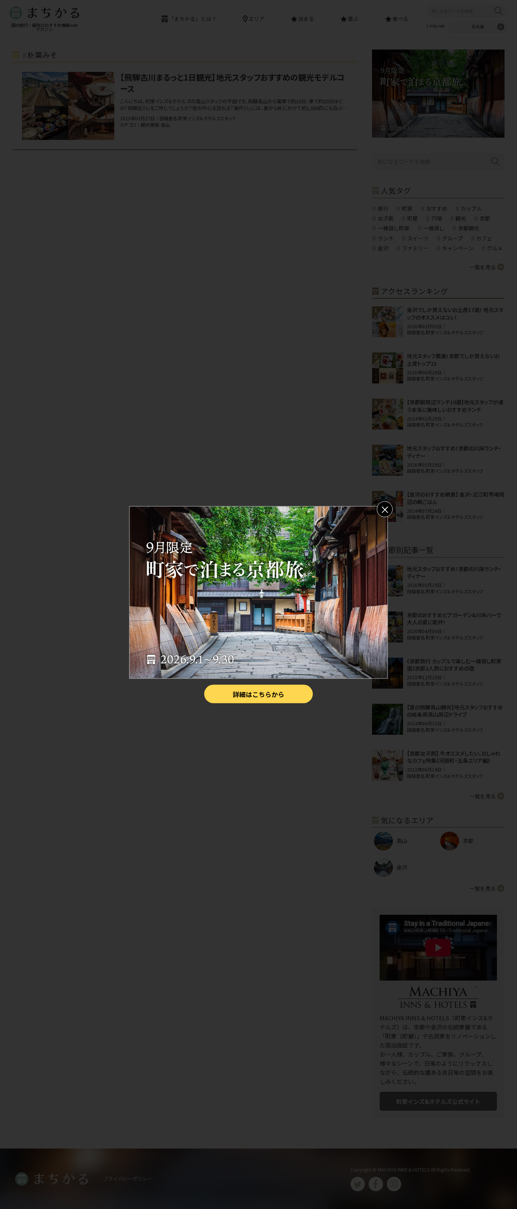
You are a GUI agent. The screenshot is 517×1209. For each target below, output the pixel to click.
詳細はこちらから (258, 693)
